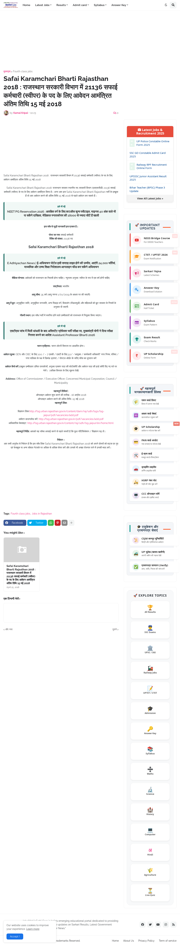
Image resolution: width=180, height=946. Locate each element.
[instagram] (166, 925)
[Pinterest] (58, 523)
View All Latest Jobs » (150, 198)
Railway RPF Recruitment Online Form (152, 166)
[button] (166, 5)
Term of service (167, 940)
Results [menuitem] (61, 5)
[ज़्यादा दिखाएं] (71, 523)
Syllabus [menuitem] (99, 5)
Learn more (32, 929)
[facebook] (143, 925)
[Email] (65, 523)
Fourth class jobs (23, 71)
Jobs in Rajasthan (42, 513)
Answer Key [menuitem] (118, 5)
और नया (8, 629)
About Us (128, 940)
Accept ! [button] (15, 936)
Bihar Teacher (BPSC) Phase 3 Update (147, 189)
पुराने (114, 629)
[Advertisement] (90, 40)
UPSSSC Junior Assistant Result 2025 (148, 178)
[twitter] (150, 925)
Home (115, 940)
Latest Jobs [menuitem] (42, 5)
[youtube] (158, 925)
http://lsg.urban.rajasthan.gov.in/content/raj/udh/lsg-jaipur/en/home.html (70, 423)
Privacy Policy (146, 940)
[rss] (173, 925)
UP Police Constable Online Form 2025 (152, 143)
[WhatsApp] (51, 523)
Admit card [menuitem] (80, 5)
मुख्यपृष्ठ (7, 71)
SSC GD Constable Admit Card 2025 (148, 154)
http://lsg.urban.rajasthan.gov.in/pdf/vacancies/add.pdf (71, 419)
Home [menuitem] (26, 5)
